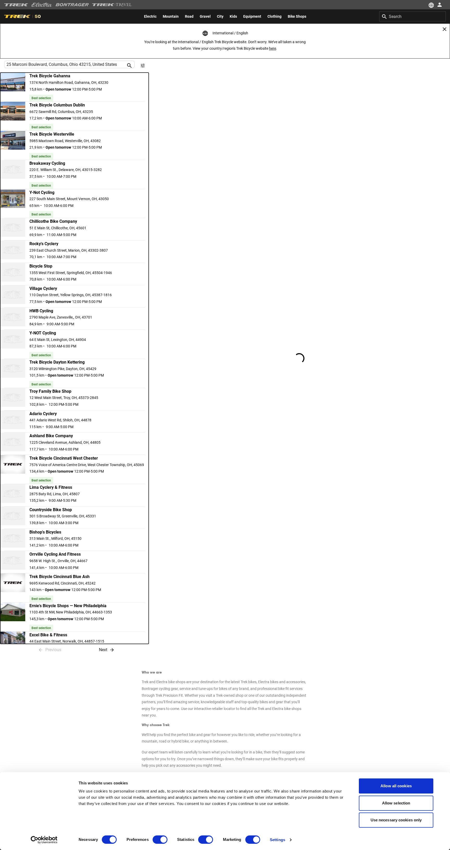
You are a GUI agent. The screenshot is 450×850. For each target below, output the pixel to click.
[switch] (160, 839)
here (272, 48)
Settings (277, 840)
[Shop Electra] (42, 5)
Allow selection (396, 803)
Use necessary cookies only (396, 820)
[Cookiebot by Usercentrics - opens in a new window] (44, 840)
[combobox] (412, 16)
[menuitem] (150, 16)
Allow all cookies (396, 786)
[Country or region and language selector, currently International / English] (430, 4)
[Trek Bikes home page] (16, 4)
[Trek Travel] (112, 4)
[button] (74, 87)
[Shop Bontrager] (72, 4)
